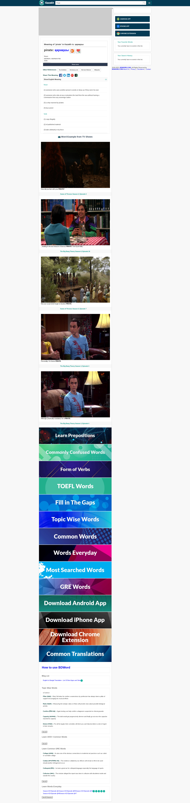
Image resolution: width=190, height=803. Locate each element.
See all (44, 732)
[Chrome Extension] (75, 644)
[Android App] (75, 611)
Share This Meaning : (51, 75)
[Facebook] (61, 76)
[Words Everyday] (75, 561)
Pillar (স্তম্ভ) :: (48, 696)
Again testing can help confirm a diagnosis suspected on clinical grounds (73, 711)
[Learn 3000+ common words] (75, 544)
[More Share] (76, 76)
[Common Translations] (75, 661)
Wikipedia (97, 70)
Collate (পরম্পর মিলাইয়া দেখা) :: (52, 761)
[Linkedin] (69, 76)
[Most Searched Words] (75, 577)
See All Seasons (47, 797)
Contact (148, 69)
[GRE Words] (75, 594)
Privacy (133, 69)
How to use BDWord (56, 667)
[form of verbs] (75, 477)
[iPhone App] (75, 628)
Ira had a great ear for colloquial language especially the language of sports (73, 768)
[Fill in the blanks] (75, 510)
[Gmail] (73, 76)
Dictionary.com (74, 70)
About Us (126, 69)
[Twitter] (65, 76)
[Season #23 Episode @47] (104, 792)
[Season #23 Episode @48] (101, 792)
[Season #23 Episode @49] (99, 792)
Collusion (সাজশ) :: (49, 773)
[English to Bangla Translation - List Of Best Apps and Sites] (82, 681)
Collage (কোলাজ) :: (49, 753)
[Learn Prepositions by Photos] (75, 443)
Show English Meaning (75, 79)
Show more (75, 64)
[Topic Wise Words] (75, 527)
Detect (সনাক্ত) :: (48, 724)
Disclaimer (140, 69)
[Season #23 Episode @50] (96, 792)
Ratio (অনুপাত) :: (48, 704)
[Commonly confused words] (75, 460)
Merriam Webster (86, 70)
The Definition (62, 70)
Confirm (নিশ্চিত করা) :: (50, 711)
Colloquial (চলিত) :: (49, 768)
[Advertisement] (75, 21)
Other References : (50, 70)
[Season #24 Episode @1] (94, 792)
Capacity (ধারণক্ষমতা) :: (50, 716)
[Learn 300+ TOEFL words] (75, 494)
